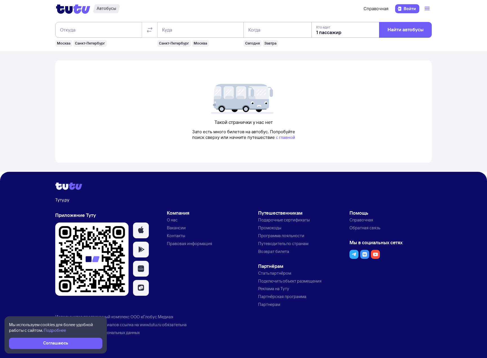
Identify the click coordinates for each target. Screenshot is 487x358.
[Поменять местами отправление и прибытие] (150, 30)
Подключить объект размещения (290, 281)
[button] (141, 230)
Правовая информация (189, 243)
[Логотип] (73, 8)
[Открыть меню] (428, 8)
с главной (285, 137)
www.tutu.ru (150, 324)
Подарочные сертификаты (284, 220)
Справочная (376, 8)
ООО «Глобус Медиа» (151, 316)
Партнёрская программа (282, 296)
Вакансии (176, 227)
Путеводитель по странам (283, 243)
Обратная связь (364, 227)
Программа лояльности (281, 235)
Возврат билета (273, 251)
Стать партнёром (274, 273)
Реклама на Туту (273, 288)
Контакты (176, 235)
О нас (172, 220)
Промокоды (269, 227)
